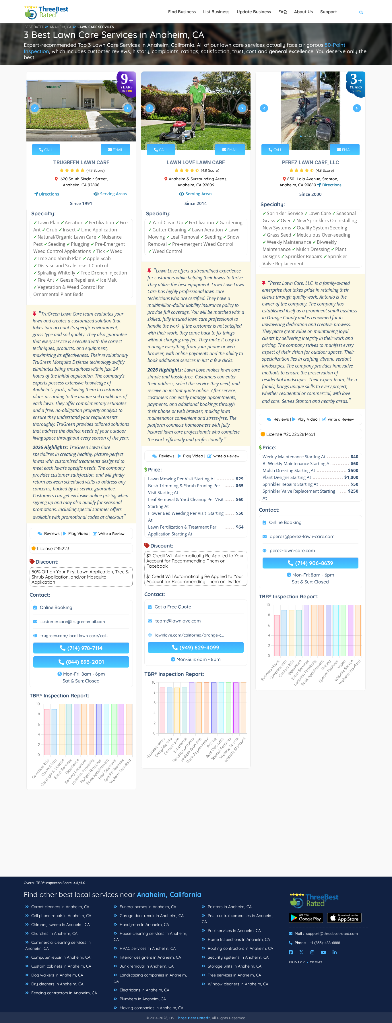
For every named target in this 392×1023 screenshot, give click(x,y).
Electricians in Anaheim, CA (144, 990)
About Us (303, 11)
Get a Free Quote (173, 607)
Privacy (297, 962)
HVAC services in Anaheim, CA (147, 948)
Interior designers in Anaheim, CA (150, 957)
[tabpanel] (81, 110)
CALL (48, 149)
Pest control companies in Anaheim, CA (237, 918)
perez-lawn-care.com (292, 550)
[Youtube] (323, 952)
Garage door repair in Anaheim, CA (151, 915)
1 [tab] (71, 136)
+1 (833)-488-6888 (325, 942)
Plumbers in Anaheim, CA (142, 998)
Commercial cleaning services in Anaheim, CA (58, 945)
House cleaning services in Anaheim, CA (150, 936)
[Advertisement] (196, 836)
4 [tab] (85, 136)
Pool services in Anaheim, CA (234, 930)
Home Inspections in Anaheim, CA (238, 939)
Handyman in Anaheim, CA (144, 924)
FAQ (282, 11)
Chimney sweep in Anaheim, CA (60, 924)
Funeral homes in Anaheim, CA (147, 906)
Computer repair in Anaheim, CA (60, 957)
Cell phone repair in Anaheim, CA (60, 915)
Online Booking (56, 607)
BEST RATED (34, 27)
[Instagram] (312, 952)
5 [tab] (90, 136)
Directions (49, 194)
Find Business (182, 11)
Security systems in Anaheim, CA (238, 957)
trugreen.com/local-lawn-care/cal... (74, 635)
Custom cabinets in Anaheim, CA (60, 966)
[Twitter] (301, 952)
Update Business (254, 11)
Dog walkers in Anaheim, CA (56, 975)
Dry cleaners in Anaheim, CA (57, 984)
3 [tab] (80, 136)
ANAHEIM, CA (60, 27)
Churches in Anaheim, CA (53, 933)
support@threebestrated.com (332, 933)
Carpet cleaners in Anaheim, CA (59, 906)
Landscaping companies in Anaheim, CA (150, 978)
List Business (216, 11)
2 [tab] (76, 136)
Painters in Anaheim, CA (229, 906)
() (95, 170)
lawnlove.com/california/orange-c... (189, 635)
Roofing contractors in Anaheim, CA (240, 948)
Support (328, 11)
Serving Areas (113, 194)
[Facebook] (291, 952)
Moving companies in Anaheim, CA (151, 1007)
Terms (316, 962)
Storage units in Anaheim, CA (234, 966)
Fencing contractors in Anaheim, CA (63, 992)
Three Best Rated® (193, 1018)
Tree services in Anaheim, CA (234, 975)
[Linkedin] (335, 952)
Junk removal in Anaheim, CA (146, 966)
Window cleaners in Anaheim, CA (237, 984)
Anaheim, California (169, 894)
